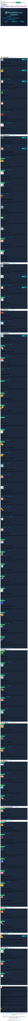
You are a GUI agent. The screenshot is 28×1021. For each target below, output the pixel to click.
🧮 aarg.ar (3, 1)
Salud (24, 2)
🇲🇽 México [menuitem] (8, 6)
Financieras (6, 2)
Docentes (4, 3)
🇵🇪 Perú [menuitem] (23, 6)
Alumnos (18, 2)
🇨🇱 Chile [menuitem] (19, 6)
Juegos (22, 2)
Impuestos (10, 2)
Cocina (2, 3)
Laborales (2, 2)
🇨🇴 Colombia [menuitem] (14, 6)
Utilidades (14, 2)
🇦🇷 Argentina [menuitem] (3, 6)
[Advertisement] (14, 41)
